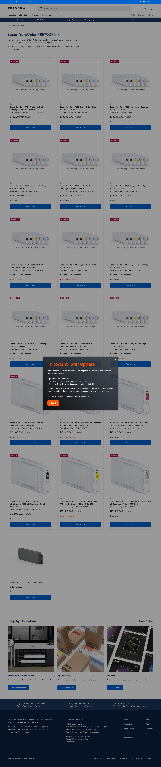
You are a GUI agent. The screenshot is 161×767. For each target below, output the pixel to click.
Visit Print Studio (146, 2)
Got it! (53, 403)
